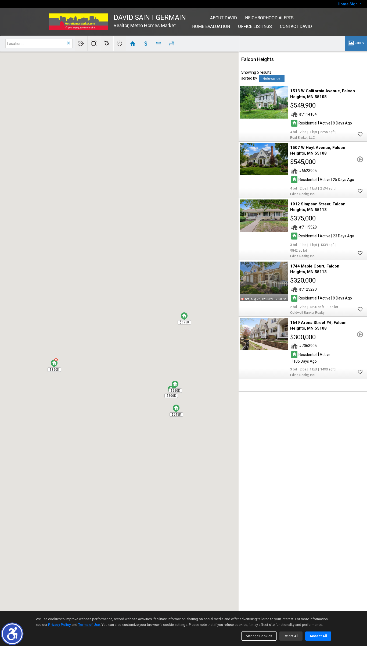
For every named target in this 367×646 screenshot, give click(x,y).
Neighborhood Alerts (269, 17)
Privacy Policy (59, 625)
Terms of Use (89, 625)
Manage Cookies (259, 636)
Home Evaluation (211, 26)
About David (223, 17)
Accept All (318, 636)
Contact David (296, 26)
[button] (12, 633)
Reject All (291, 636)
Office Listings (255, 26)
